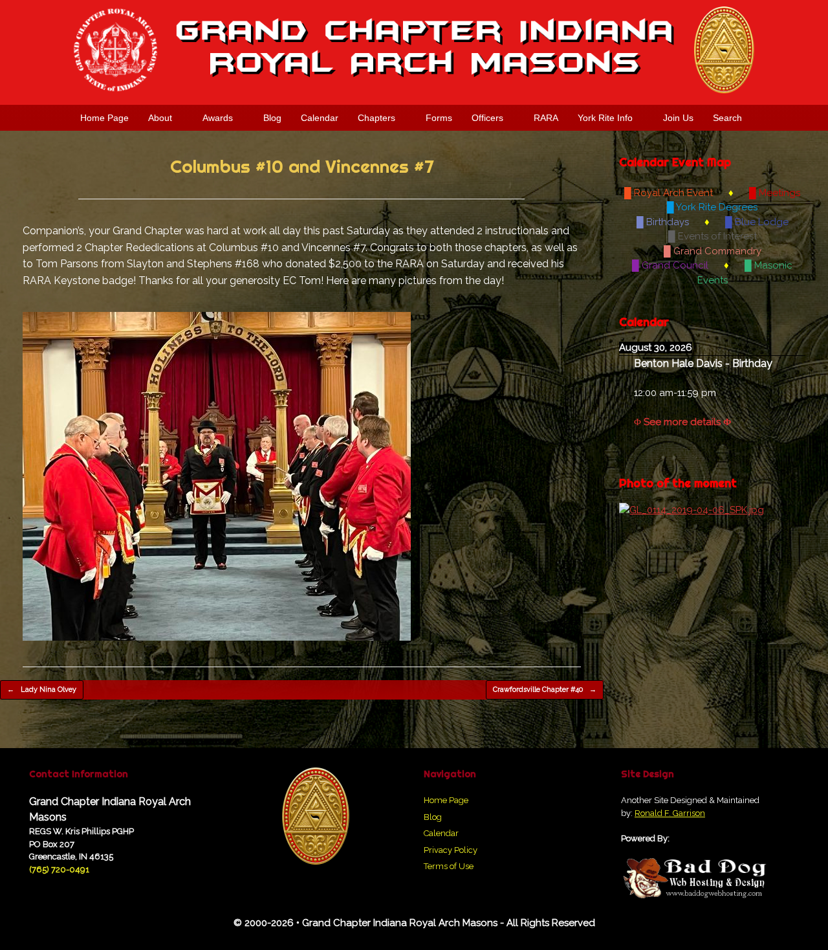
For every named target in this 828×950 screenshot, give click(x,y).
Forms (439, 118)
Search (727, 118)
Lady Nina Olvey (41, 689)
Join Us (678, 118)
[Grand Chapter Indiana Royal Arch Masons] (414, 50)
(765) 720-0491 (59, 869)
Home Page (104, 118)
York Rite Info (605, 118)
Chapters (376, 118)
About (160, 118)
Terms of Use (449, 866)
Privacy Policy (450, 850)
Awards (217, 118)
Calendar (319, 118)
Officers (487, 118)
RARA (546, 118)
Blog (272, 118)
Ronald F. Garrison (670, 813)
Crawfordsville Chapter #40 (544, 689)
